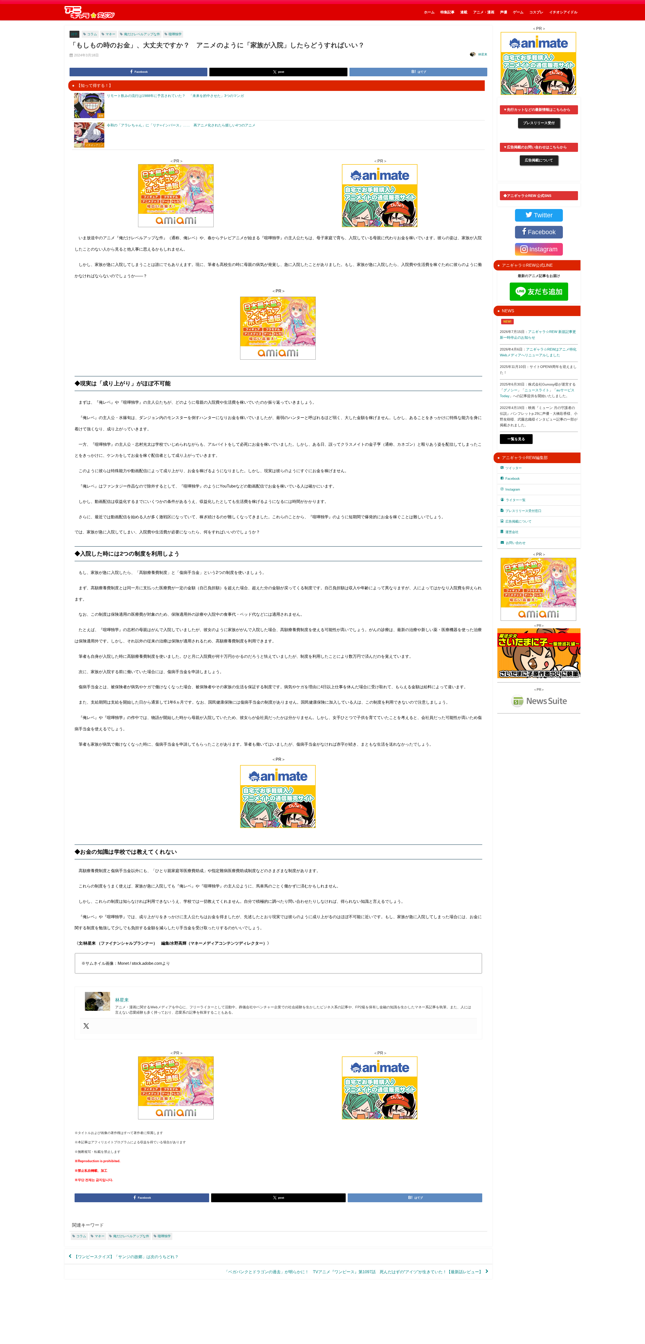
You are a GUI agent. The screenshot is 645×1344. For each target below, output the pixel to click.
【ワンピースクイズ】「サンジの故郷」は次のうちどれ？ (126, 1256)
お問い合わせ (516, 542)
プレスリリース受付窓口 (523, 510)
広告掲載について (539, 160)
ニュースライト (537, 390)
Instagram (512, 489)
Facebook (512, 478)
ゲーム (518, 12)
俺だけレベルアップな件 (142, 34)
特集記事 (447, 12)
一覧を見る (516, 439)
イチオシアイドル (563, 12)
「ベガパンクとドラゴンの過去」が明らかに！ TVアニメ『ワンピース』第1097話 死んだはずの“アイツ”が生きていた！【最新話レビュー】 (353, 1271)
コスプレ (536, 12)
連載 (463, 12)
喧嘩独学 (175, 34)
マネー (110, 34)
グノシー (510, 390)
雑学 (74, 34)
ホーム (429, 12)
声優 (503, 12)
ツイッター (513, 468)
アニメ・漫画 (483, 12)
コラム (92, 34)
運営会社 (512, 532)
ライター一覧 (516, 500)
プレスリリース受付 (539, 123)
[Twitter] (86, 1026)
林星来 (482, 54)
